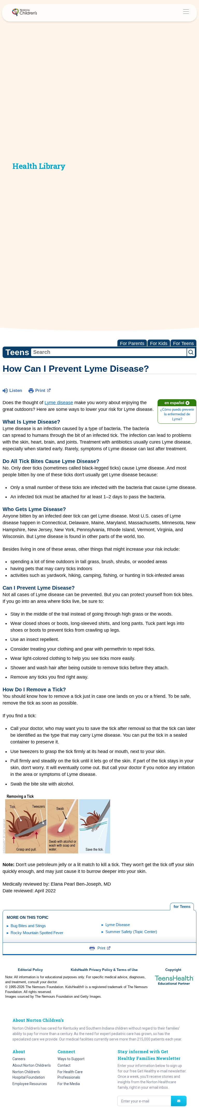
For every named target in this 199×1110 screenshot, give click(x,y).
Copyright (173, 970)
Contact (64, 1065)
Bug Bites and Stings (28, 925)
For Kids (158, 343)
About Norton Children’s (31, 1065)
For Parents (132, 343)
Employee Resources (29, 1084)
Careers (18, 1059)
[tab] (182, 907)
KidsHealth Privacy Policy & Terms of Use (104, 970)
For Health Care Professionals (70, 1074)
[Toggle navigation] (186, 13)
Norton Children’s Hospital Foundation (28, 1074)
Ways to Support (71, 1059)
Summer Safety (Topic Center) (131, 931)
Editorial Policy (30, 970)
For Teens (183, 343)
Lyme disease (59, 402)
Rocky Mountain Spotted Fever (37, 932)
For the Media (69, 1084)
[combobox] (109, 352)
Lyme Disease (117, 924)
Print (40, 390)
